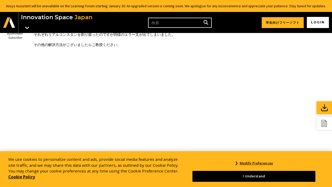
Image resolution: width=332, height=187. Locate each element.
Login (318, 22)
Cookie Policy (21, 176)
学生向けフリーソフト (283, 22)
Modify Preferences (256, 163)
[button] (9, 22)
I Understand (254, 176)
